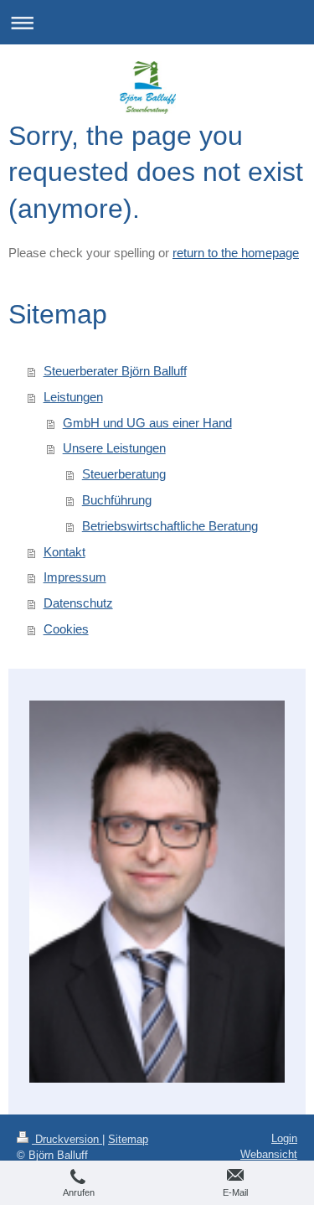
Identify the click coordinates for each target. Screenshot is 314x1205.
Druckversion (67, 1139)
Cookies (66, 629)
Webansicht (268, 1154)
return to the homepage (235, 253)
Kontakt (64, 552)
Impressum (75, 577)
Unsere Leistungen (114, 448)
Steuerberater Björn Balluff (115, 371)
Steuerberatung (124, 474)
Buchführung (117, 500)
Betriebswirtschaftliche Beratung (170, 526)
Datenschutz (78, 603)
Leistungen (73, 397)
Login (284, 1138)
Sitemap (128, 1139)
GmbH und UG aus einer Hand (147, 423)
